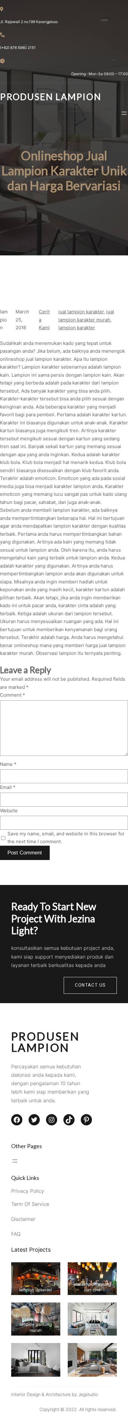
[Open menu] (124, 113)
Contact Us (90, 985)
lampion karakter (76, 328)
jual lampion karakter (81, 312)
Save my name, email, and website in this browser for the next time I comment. (66, 838)
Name (8, 764)
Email (8, 787)
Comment (12, 695)
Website (9, 811)
